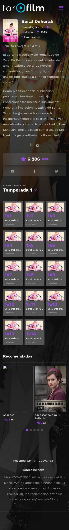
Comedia (27, 27)
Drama (39, 27)
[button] (27, 430)
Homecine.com (33, 470)
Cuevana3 (46, 460)
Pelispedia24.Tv (24, 460)
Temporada (17, 188)
